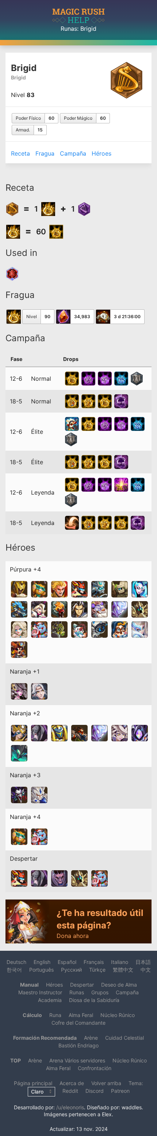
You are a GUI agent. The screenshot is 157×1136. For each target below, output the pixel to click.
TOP (15, 1060)
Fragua (44, 153)
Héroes (101, 153)
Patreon (120, 1091)
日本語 (143, 962)
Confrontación (94, 1068)
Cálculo (32, 1015)
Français (94, 962)
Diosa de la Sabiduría (94, 1000)
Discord (94, 1091)
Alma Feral (81, 1015)
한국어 (14, 969)
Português (41, 969)
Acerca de (72, 1083)
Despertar (82, 985)
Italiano (119, 962)
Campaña (73, 153)
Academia (50, 1000)
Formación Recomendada (45, 1038)
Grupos (99, 992)
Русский (71, 969)
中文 (146, 969)
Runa (55, 1015)
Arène (91, 1038)
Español (67, 962)
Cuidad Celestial (124, 1038)
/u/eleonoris (70, 1107)
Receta (20, 153)
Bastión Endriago (78, 1045)
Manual (29, 985)
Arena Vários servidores (77, 1060)
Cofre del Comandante (78, 1023)
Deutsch (16, 962)
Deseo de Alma (119, 985)
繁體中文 (123, 969)
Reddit (70, 1091)
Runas (69, 28)
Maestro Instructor (40, 992)
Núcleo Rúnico (117, 1015)
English (42, 962)
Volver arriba (106, 1083)
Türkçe (97, 969)
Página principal (33, 1083)
